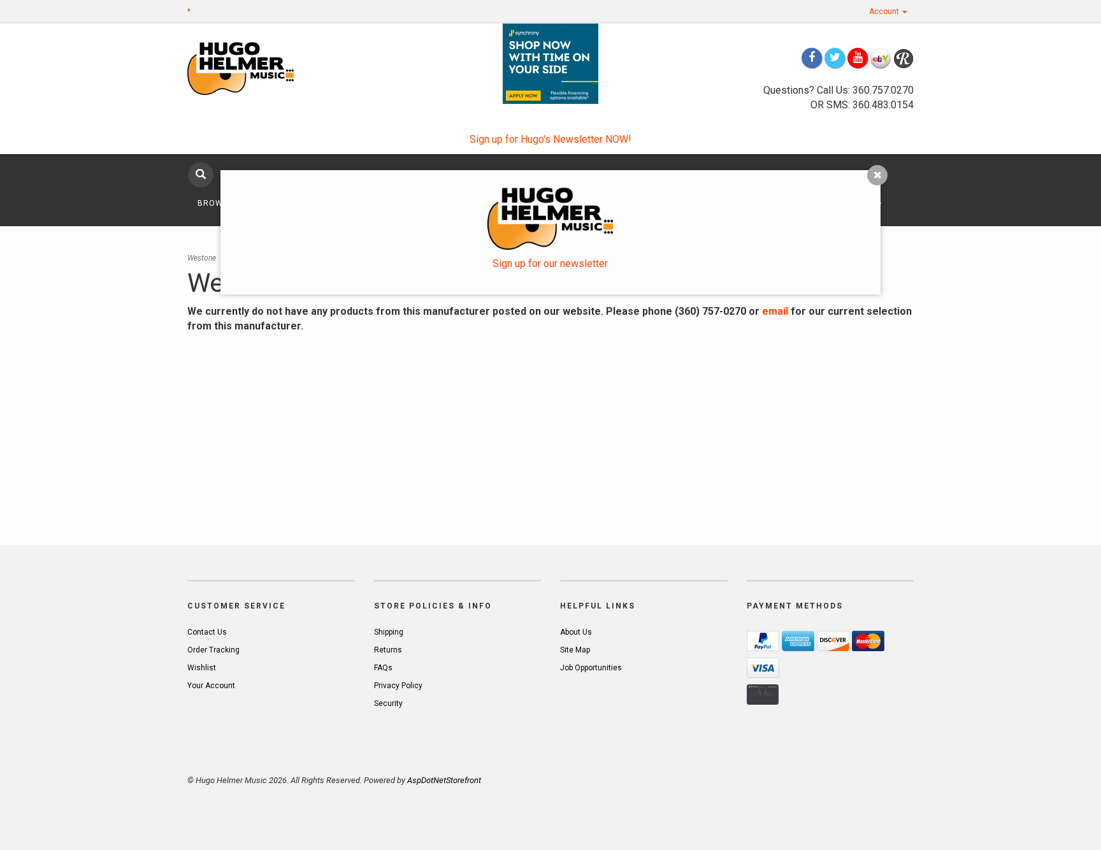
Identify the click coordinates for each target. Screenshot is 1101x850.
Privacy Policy (398, 685)
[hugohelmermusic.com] (271, 68)
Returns (388, 649)
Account (885, 11)
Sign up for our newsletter (550, 263)
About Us (576, 632)
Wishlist (201, 667)
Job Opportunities (591, 667)
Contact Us (207, 632)
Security (388, 703)
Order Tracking (213, 649)
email (775, 311)
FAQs (383, 667)
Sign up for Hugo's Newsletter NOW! (550, 139)
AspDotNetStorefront (444, 780)
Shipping (388, 632)
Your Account (211, 685)
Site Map (575, 649)
